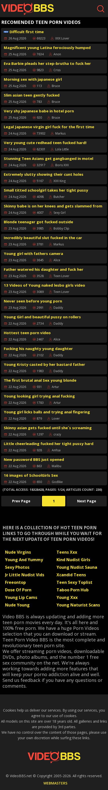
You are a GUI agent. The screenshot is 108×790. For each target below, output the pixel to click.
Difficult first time (27, 31)
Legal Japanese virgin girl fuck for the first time (49, 126)
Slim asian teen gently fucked (32, 95)
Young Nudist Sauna (77, 567)
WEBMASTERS (55, 783)
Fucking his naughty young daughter (38, 348)
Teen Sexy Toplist (74, 582)
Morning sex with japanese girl (33, 79)
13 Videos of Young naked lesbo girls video (44, 285)
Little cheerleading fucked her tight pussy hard (48, 443)
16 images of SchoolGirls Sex (31, 475)
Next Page (86, 501)
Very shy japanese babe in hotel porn (39, 110)
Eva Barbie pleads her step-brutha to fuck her (47, 63)
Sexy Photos (17, 567)
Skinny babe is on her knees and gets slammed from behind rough (53, 206)
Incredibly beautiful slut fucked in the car (43, 237)
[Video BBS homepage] (27, 9)
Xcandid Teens (71, 575)
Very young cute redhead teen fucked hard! (45, 142)
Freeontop (15, 582)
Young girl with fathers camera (33, 253)
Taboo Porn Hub (73, 590)
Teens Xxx (67, 552)
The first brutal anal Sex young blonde (40, 380)
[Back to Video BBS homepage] (54, 757)
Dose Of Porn (18, 590)
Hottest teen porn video (27, 332)
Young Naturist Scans (78, 605)
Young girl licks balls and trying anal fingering (47, 411)
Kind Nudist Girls (73, 559)
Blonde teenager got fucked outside (38, 221)
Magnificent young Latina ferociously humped (47, 47)
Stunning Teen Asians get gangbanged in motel (48, 158)
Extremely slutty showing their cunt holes (43, 174)
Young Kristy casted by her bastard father (44, 364)
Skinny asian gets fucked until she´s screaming (48, 427)
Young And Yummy (24, 559)
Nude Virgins (18, 552)
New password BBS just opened (34, 459)
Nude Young (17, 605)
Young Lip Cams (21, 597)
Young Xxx (67, 597)
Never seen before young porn (33, 300)
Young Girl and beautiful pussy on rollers (42, 316)
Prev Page (21, 501)
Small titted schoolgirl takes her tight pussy (46, 190)
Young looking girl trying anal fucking (39, 396)
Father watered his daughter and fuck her (43, 269)
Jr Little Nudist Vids (24, 575)
